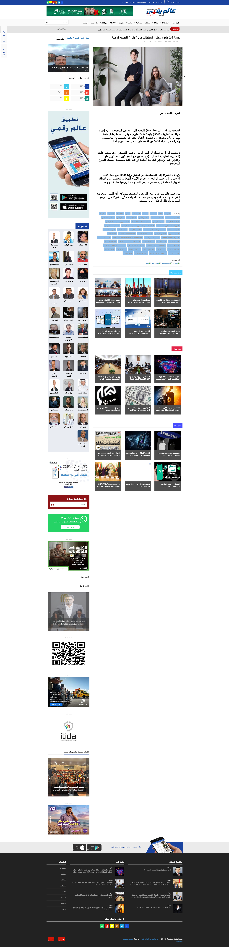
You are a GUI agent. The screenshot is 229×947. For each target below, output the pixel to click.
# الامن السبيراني (174, 253)
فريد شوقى (69, 244)
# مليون (153, 213)
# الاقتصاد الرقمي (173, 245)
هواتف (148, 22)
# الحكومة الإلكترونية (141, 253)
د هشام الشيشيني (68, 338)
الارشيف (4, 52)
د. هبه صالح (68, 280)
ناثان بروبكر (69, 356)
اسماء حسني (83, 300)
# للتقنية (111, 213)
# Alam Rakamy (173, 229)
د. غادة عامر (83, 280)
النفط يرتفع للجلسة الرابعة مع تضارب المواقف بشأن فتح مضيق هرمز (168, 409)
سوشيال (138, 22)
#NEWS (63, 903)
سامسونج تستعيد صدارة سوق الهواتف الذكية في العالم (169, 454)
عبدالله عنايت (82, 392)
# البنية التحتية (122, 229)
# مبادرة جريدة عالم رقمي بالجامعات (154, 229)
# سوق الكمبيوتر (174, 233)
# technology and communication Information (127, 237)
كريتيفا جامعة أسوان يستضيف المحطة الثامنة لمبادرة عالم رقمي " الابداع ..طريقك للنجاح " (68, 789)
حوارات (104, 22)
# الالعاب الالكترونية (135, 229)
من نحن (51, 939)
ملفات (156, 22)
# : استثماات (136, 213)
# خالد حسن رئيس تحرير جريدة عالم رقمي (117, 221)
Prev (49, 611)
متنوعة (121, 22)
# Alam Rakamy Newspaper (140, 221)
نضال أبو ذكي (68, 426)
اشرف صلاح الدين (83, 444)
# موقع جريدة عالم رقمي (112, 225)
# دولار (145, 213)
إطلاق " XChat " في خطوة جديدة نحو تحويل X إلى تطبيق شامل (138, 454)
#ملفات (63, 874)
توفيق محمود (83, 336)
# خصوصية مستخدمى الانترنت (156, 245)
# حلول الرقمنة (131, 217)
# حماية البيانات (161, 241)
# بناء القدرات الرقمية (173, 221)
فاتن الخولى (83, 244)
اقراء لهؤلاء (82, 226)
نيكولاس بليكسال (68, 374)
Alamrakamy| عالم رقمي (150, 938)
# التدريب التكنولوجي (108, 217)
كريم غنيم (54, 319)
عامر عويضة (69, 409)
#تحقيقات (63, 868)
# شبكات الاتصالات (157, 217)
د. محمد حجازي (83, 319)
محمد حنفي (69, 264)
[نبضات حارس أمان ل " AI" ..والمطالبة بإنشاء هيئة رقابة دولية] (68, 57)
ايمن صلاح (83, 264)
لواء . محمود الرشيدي (54, 282)
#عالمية (64, 891)
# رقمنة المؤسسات (104, 237)
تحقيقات (165, 22)
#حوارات (63, 909)
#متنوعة (63, 897)
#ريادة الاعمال (161, 249)
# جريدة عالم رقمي (158, 221)
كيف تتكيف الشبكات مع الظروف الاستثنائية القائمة (138, 485)
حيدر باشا (83, 373)
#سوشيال (63, 886)
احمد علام (83, 356)
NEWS (113, 22)
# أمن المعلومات (174, 241)
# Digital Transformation (127, 233)
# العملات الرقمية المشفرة (158, 253)
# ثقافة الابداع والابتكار (152, 237)
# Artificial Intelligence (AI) (170, 237)
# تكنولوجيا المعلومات (172, 217)
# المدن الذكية (128, 253)
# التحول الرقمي (143, 217)
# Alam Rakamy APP (145, 233)
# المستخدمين (121, 249)
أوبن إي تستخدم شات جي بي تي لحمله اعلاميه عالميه (108, 408)
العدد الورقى (4, 36)
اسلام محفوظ (54, 336)
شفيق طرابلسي (54, 374)
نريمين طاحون (83, 409)
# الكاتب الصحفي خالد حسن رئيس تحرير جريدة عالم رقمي (138, 225)
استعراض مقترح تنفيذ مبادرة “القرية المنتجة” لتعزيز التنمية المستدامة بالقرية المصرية (139, 378)
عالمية (129, 22)
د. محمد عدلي (68, 300)
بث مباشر (94, 22)
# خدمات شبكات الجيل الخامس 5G (114, 245)
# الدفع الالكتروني (148, 241)
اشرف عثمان (68, 319)
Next (87, 611)
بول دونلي (68, 392)
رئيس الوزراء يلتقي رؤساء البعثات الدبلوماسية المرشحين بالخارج (108, 377)
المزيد (85, 22)
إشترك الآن (70, 526)
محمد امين (54, 409)
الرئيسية (175, 22)
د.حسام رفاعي (54, 426)
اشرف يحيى (54, 392)
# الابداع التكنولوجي (148, 249)
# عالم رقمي (120, 217)
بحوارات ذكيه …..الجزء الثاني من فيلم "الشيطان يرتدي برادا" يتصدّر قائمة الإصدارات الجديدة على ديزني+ (133, 29)
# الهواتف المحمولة (109, 229)
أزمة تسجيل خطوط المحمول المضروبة (157, 869)
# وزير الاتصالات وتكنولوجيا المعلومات (168, 225)
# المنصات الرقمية (134, 249)
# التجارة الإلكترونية (110, 241)
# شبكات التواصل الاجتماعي (136, 245)
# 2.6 (160, 213)
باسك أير (54, 356)
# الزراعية (102, 213)
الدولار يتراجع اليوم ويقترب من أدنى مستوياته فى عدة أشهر (139, 408)
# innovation (112, 233)
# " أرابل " (120, 213)
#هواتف (63, 880)
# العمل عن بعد (109, 249)
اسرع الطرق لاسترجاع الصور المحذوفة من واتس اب (170, 485)
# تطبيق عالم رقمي (160, 233)
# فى (127, 213)
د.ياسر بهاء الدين (54, 246)
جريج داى (83, 426)
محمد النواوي (54, 264)
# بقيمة (168, 213)
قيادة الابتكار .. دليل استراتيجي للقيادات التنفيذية (154, 907)
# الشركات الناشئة (174, 249)
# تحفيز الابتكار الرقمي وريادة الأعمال (129, 241)
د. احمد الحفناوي (54, 301)
